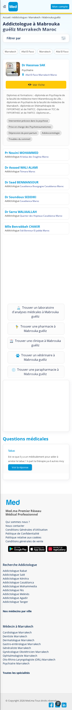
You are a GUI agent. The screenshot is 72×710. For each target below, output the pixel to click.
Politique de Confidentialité (22, 533)
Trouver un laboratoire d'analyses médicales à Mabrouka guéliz (35, 312)
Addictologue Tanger (15, 602)
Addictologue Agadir (15, 598)
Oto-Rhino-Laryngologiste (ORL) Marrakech (29, 659)
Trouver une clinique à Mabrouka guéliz (37, 343)
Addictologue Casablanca (18, 582)
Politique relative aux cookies (23, 537)
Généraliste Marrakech (17, 648)
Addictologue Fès (13, 590)
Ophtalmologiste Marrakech (20, 655)
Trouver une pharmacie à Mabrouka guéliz (38, 328)
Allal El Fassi (27, 51)
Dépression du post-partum (23, 133)
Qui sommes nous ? (18, 522)
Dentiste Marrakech (15, 636)
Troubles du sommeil (19, 139)
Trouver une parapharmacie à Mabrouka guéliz (37, 372)
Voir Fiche (38, 85)
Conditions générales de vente (24, 541)
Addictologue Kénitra (16, 578)
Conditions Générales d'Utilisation (27, 529)
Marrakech (10, 51)
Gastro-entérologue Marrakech (22, 644)
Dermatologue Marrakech (18, 640)
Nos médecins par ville (17, 611)
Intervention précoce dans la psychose (28, 120)
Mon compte (60, 6)
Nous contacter (15, 526)
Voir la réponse (20, 467)
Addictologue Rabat (15, 571)
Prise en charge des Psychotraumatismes (30, 126)
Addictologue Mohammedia (20, 586)
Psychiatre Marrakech (16, 663)
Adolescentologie (51, 133)
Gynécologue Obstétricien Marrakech (26, 652)
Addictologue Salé (14, 574)
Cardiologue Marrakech (17, 632)
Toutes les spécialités (16, 673)
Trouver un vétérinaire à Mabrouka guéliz (37, 357)
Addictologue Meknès (16, 594)
